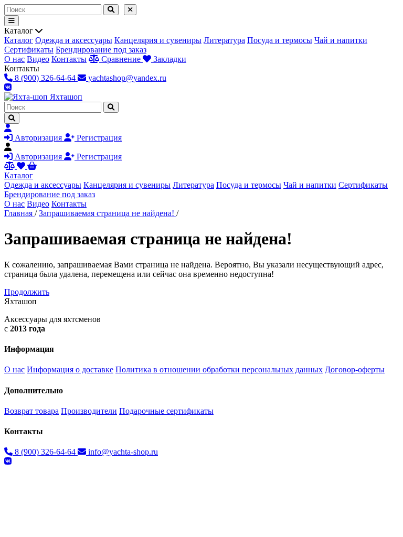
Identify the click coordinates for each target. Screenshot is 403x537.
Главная (19, 213)
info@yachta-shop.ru (122, 451)
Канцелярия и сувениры (158, 40)
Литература (224, 40)
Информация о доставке (70, 369)
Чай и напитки (340, 40)
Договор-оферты (355, 369)
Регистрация (98, 137)
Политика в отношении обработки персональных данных (219, 369)
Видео (38, 59)
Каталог (18, 40)
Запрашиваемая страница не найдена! (107, 213)
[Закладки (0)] (22, 166)
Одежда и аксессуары (73, 40)
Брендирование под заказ (101, 49)
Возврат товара (31, 410)
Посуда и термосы (279, 40)
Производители (89, 410)
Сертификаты (29, 49)
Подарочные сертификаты (166, 410)
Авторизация (38, 137)
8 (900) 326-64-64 (45, 451)
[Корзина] (32, 166)
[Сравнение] (10, 166)
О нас (14, 59)
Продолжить (26, 291)
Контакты (69, 59)
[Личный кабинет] (8, 128)
